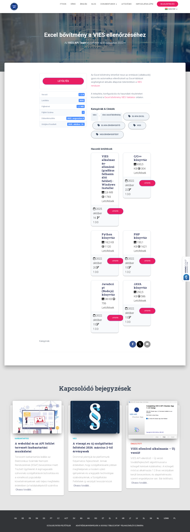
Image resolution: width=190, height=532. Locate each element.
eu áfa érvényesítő (110, 125)
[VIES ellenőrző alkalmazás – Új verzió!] (152, 419)
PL (175, 518)
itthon (63, 4)
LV (137, 518)
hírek (73, 4)
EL (110, 518)
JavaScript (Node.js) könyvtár (108, 289)
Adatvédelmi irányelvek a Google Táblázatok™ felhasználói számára (109, 526)
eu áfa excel (137, 116)
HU (15, 518)
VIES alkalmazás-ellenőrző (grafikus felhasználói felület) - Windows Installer (108, 172)
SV (74, 518)
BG (81, 518)
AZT (66, 518)
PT (51, 518)
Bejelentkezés (167, 4)
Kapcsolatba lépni (144, 4)
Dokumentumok (107, 4)
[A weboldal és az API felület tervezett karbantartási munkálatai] (37, 417)
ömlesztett (136, 444)
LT (130, 518)
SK (151, 518)
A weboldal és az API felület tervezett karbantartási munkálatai (34, 447)
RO (96, 518)
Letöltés (63, 81)
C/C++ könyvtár (140, 158)
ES (44, 518)
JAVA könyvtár (140, 285)
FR (30, 518)
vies (94, 115)
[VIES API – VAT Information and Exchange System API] (14, 6)
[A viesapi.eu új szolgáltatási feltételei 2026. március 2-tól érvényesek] (95, 417)
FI (116, 518)
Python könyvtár (108, 236)
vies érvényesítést (108, 134)
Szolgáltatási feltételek (59, 526)
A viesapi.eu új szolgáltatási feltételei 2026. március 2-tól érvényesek (93, 447)
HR (123, 518)
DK (37, 518)
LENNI (166, 518)
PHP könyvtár (140, 236)
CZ (58, 518)
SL (144, 518)
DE (23, 518)
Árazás (83, 4)
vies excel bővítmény (111, 115)
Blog (93, 4)
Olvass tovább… (24, 489)
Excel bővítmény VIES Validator (120, 97)
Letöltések (126, 4)
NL (158, 518)
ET (103, 518)
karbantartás (22, 439)
